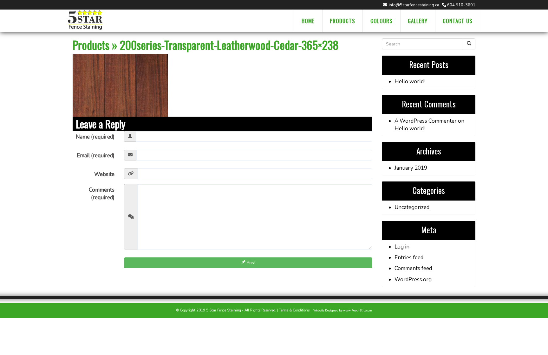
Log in (402, 246)
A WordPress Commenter (426, 121)
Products (91, 44)
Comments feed (413, 268)
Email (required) (95, 155)
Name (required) (95, 136)
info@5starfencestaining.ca (413, 5)
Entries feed (409, 257)
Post (250, 263)
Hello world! (410, 81)
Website (104, 174)
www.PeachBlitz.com (357, 310)
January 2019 (411, 168)
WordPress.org (413, 279)
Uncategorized (412, 207)
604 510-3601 (460, 5)
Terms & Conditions (294, 310)
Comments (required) (101, 193)
